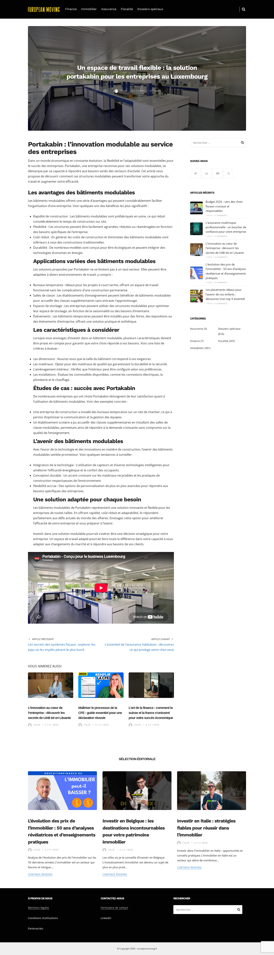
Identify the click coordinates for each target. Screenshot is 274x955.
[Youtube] (217, 173)
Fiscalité (127, 9)
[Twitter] (195, 173)
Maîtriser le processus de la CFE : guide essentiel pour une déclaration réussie (100, 713)
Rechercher (242, 143)
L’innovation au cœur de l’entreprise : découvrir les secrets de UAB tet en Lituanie (49, 713)
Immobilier (89, 9)
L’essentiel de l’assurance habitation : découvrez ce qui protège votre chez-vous (139, 647)
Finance (71, 9)
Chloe (123, 90)
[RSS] (228, 173)
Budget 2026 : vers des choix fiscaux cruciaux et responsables (224, 206)
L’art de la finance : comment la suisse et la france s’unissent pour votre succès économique (151, 713)
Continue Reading (40, 874)
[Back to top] (270, 951)
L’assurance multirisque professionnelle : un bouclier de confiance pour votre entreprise (226, 227)
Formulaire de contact (114, 907)
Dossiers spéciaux (150, 9)
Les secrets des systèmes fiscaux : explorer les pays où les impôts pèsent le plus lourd (61, 647)
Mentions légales (38, 907)
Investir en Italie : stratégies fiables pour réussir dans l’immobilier (206, 828)
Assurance (108, 9)
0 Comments (221, 215)
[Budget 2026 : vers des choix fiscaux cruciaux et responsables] (196, 208)
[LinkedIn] (206, 173)
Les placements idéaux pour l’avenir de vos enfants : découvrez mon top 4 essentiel (225, 294)
